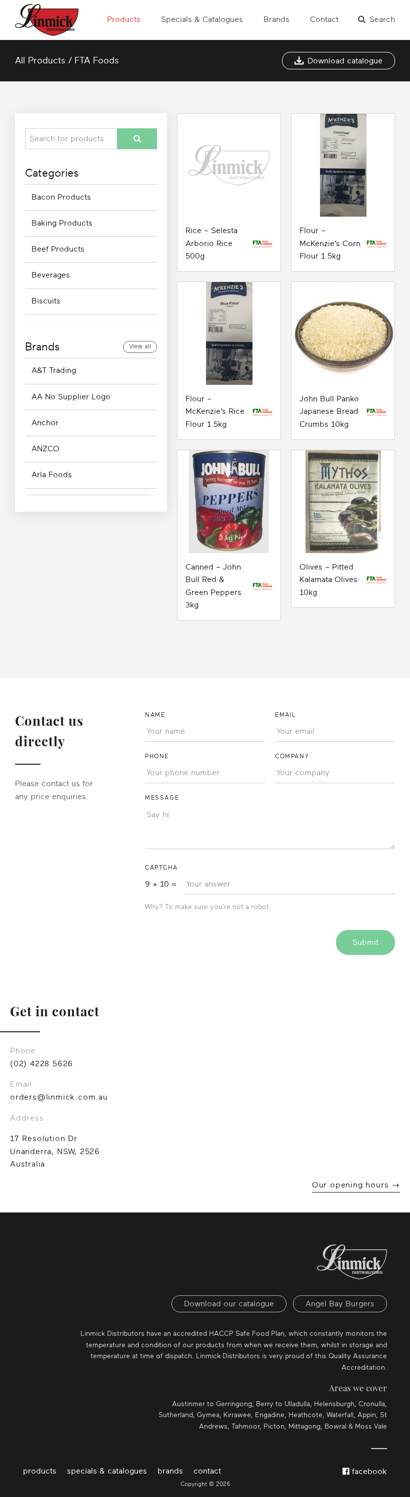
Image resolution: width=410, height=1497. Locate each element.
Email (285, 714)
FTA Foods (96, 60)
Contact (324, 19)
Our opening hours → (356, 1185)
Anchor (45, 422)
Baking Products (62, 223)
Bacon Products (61, 197)
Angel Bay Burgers (340, 1303)
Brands (277, 19)
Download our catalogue (229, 1303)
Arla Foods (52, 474)
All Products (40, 60)
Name (155, 714)
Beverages (51, 275)
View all (140, 346)
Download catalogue (345, 60)
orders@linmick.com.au (59, 1097)
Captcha (161, 867)
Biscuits (46, 301)
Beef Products (58, 249)
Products (123, 19)
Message (162, 797)
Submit (365, 942)
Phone (157, 756)
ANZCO (46, 448)
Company (292, 756)
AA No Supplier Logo (71, 396)
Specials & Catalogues (202, 19)
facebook (368, 1471)
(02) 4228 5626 (41, 1063)
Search (382, 19)
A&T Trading (54, 370)
